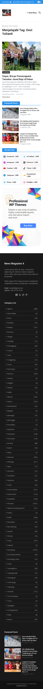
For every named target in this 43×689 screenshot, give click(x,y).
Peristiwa (6, 72)
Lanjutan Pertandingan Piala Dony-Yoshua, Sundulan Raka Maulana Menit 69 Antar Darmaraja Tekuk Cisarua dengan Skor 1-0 (30, 138)
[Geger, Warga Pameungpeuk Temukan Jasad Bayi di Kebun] (21, 56)
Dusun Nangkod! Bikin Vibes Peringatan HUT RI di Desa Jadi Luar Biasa (29, 110)
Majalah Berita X (22, 686)
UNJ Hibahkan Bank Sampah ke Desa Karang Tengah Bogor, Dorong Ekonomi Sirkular (29, 123)
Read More (6, 97)
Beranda (5, 26)
